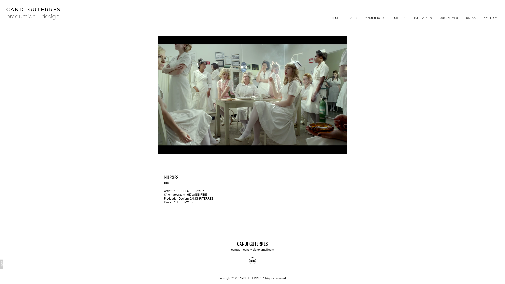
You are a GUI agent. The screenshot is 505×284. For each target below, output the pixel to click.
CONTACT (491, 18)
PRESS (471, 18)
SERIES (351, 18)
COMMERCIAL (375, 18)
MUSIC (399, 18)
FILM (334, 18)
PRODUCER (449, 18)
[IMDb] (252, 260)
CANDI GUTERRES (252, 243)
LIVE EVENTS (422, 18)
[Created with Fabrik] (1, 264)
